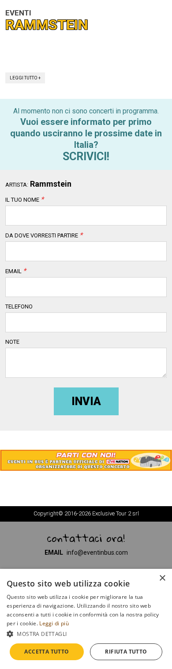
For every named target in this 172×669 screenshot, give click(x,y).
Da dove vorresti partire (43, 235)
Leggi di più (54, 623)
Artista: (16, 184)
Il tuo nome (24, 199)
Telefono (19, 307)
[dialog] (86, 619)
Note (12, 342)
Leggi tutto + (25, 77)
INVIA (86, 401)
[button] (86, 634)
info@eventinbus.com (97, 552)
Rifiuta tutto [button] (126, 651)
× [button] (162, 578)
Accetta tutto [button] (46, 651)
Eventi (18, 12)
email (15, 271)
